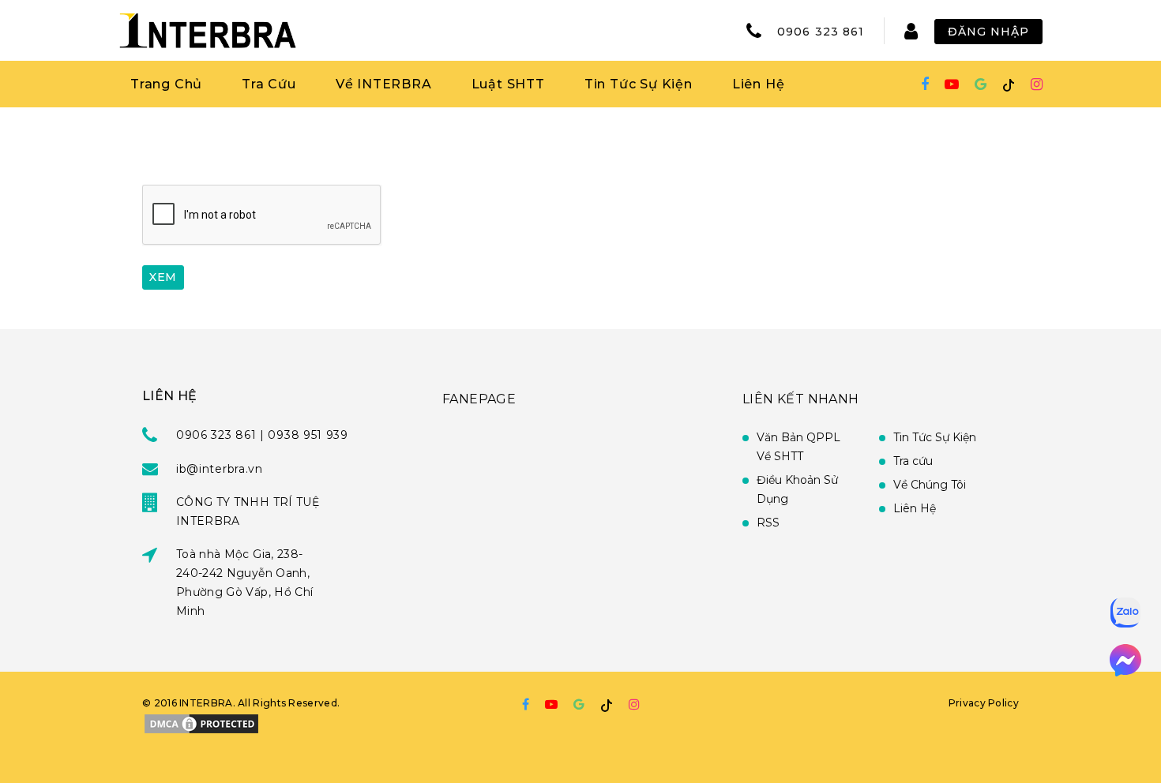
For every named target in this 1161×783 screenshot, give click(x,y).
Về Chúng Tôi (929, 485)
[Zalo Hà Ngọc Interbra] (1125, 613)
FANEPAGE (479, 399)
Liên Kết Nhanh (800, 399)
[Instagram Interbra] (1037, 84)
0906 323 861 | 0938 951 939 (262, 435)
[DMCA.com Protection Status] (201, 723)
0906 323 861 (820, 31)
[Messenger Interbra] (1125, 660)
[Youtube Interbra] (952, 84)
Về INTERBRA (384, 84)
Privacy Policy (984, 703)
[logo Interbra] (207, 30)
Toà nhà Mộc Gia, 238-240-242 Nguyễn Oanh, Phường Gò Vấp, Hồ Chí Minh (244, 582)
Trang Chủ (166, 84)
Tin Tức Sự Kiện (638, 84)
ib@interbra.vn (219, 469)
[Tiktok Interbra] (1008, 84)
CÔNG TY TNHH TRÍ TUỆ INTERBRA (247, 511)
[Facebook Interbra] (925, 84)
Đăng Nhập (988, 31)
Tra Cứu (269, 84)
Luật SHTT (508, 84)
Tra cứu (913, 461)
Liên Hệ (758, 84)
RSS (768, 522)
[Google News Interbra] (980, 84)
